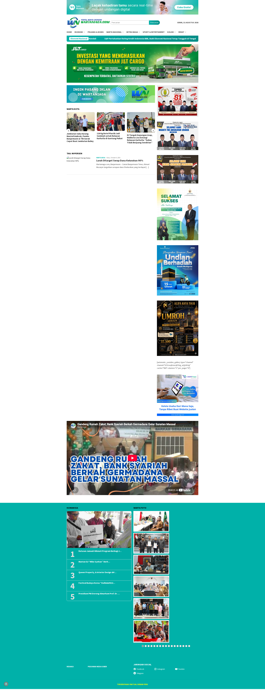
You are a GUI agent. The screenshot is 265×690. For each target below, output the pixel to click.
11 (172, 646)
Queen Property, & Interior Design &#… (97, 572)
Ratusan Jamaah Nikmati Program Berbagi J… (100, 551)
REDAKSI (70, 666)
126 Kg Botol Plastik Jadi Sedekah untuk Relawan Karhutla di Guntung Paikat (79, 136)
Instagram (161, 669)
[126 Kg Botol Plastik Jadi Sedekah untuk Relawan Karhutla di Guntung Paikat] (81, 121)
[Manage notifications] (6, 684)
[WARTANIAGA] (88, 22)
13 (178, 646)
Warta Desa (100, 158)
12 (175, 646)
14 (180, 646)
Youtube (181, 669)
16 (186, 646)
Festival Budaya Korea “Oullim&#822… (97, 583)
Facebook (140, 669)
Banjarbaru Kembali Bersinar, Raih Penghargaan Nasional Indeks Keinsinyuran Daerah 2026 (140, 137)
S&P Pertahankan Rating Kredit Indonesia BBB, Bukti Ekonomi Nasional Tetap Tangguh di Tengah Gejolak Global (117, 38)
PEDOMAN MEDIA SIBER (97, 666)
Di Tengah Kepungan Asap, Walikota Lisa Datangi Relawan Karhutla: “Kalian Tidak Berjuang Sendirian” (109, 139)
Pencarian (154, 22)
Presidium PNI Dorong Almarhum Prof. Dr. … (99, 593)
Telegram (140, 673)
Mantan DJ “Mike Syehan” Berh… (94, 562)
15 (183, 646)
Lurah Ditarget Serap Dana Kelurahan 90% (119, 160)
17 (189, 646)
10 (169, 646)
